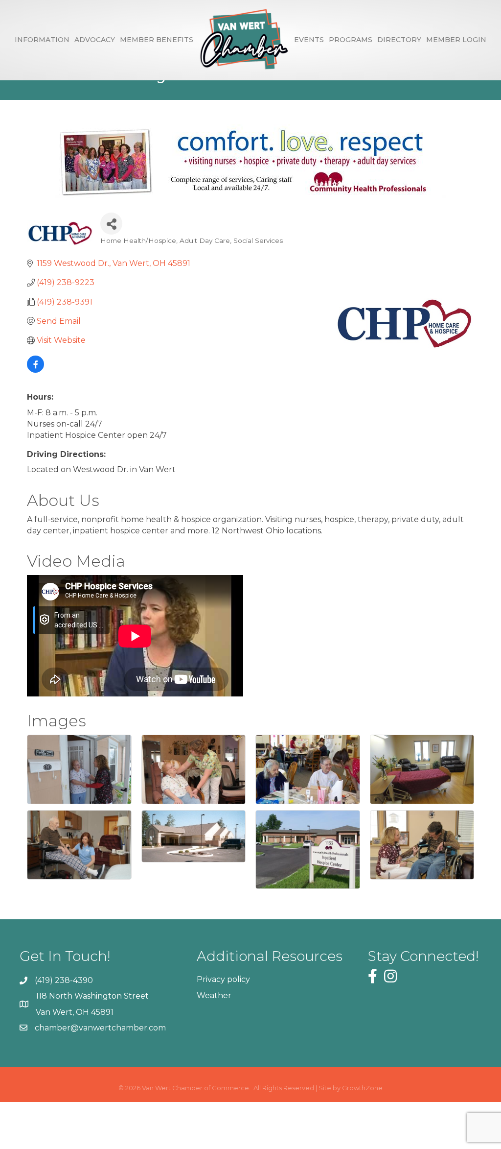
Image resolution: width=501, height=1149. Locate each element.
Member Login (456, 39)
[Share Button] (111, 224)
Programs (350, 39)
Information (42, 39)
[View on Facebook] (35, 370)
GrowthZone (362, 1088)
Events (309, 39)
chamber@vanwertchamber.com (100, 1027)
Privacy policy (223, 979)
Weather (214, 995)
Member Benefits (156, 39)
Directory (399, 39)
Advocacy (94, 39)
